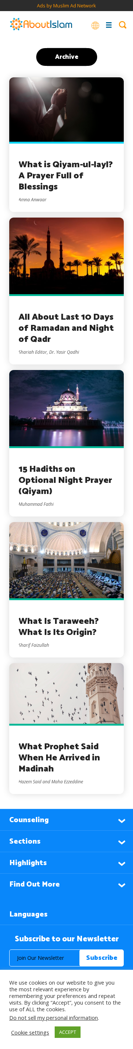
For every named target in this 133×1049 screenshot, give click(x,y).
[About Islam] (41, 25)
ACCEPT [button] (67, 1032)
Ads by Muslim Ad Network (66, 5)
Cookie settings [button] (30, 1032)
